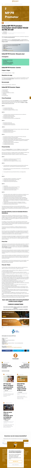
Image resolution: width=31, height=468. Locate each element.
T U (4, 450)
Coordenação (15, 358)
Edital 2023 (5, 49)
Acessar (4, 316)
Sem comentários (4, 33)
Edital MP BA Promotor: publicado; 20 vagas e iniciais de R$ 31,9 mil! (21, 387)
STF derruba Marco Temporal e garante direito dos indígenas (8, 386)
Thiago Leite (6, 390)
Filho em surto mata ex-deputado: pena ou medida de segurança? (8, 416)
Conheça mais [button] (5, 324)
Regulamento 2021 (10, 347)
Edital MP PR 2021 (10, 50)
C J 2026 (6, 455)
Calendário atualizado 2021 (17, 347)
